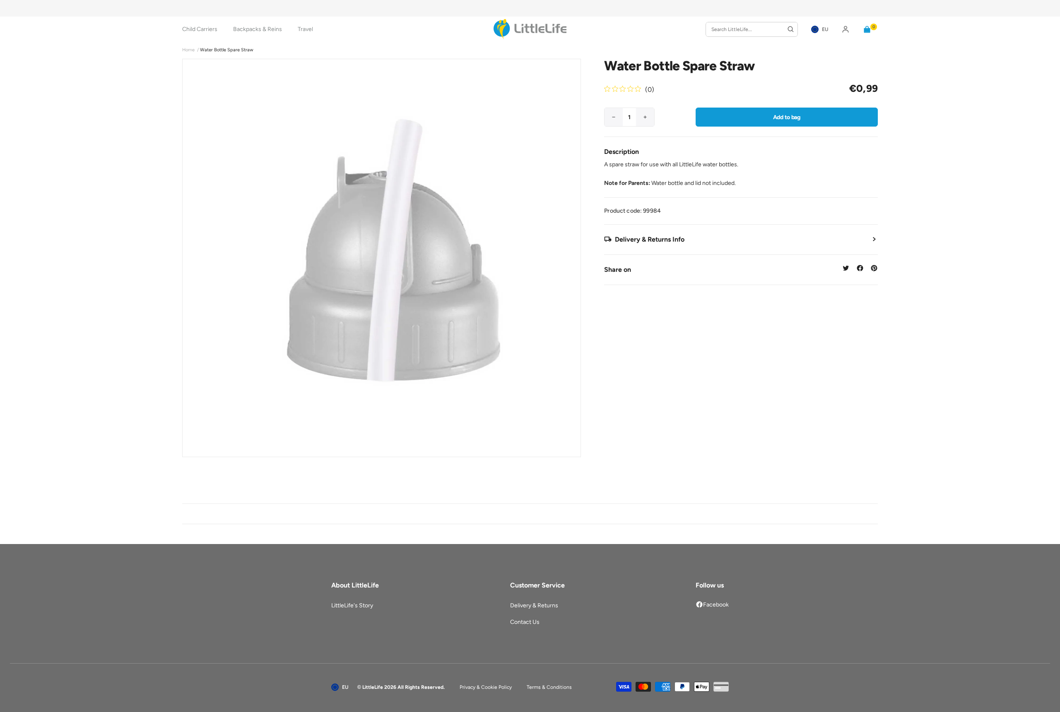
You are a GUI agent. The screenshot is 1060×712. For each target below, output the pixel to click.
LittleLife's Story (352, 605)
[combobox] (752, 29)
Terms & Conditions (549, 687)
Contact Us (525, 622)
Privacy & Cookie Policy (486, 687)
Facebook (716, 604)
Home (188, 50)
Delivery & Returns (534, 605)
